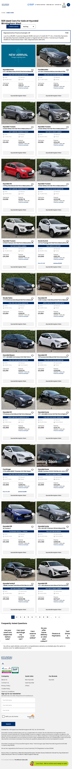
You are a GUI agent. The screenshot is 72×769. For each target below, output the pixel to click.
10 (47, 617)
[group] (18, 56)
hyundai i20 (7, 526)
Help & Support (28, 754)
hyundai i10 (7, 184)
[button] (68, 57)
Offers (27, 686)
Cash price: (6, 83)
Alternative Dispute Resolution (27, 753)
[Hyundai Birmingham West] (5, 5)
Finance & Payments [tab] (56, 634)
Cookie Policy (5, 689)
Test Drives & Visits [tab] (67, 634)
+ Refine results (13, 26)
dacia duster (43, 241)
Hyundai (51, 680)
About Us (4, 680)
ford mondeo (43, 70)
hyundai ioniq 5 (9, 583)
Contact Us (58, 4)
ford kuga (7, 469)
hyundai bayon (9, 355)
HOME (3, 13)
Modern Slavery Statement (44, 753)
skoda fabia (7, 298)
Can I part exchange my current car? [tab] (21, 634)
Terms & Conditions (7, 692)
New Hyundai (29, 680)
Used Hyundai (29, 683)
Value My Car (50, 4)
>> (59, 617)
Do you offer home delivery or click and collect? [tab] (43, 634)
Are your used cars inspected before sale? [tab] (8, 634)
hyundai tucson (9, 127)
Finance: (20, 83)
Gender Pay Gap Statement (60, 753)
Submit (8, 724)
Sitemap (36, 754)
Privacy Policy (5, 686)
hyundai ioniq (43, 526)
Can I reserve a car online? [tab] (33, 634)
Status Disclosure (6, 754)
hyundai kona (8, 70)
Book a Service (41, 4)
